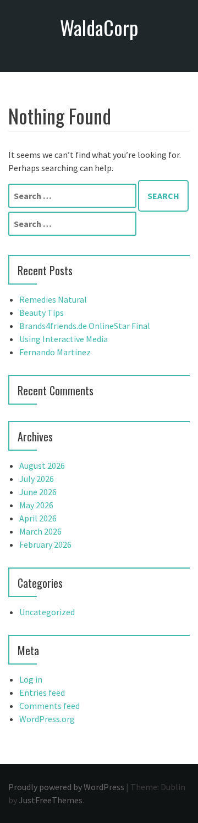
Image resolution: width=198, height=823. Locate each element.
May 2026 (36, 505)
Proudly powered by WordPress (66, 786)
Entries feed (42, 692)
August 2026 (42, 465)
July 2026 (36, 478)
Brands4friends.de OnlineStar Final (84, 325)
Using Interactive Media (63, 338)
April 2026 (38, 518)
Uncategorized (47, 611)
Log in (30, 679)
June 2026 (38, 491)
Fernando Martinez (55, 352)
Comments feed (49, 705)
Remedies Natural (53, 299)
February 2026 (45, 544)
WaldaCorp (99, 27)
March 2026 (40, 531)
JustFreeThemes (50, 799)
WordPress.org (47, 718)
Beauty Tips (41, 312)
